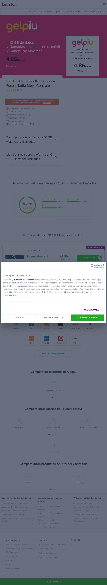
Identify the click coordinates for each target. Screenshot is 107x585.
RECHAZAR (19, 318)
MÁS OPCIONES (91, 310)
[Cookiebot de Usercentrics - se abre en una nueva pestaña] (92, 266)
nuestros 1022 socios (24, 279)
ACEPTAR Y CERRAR (87, 318)
